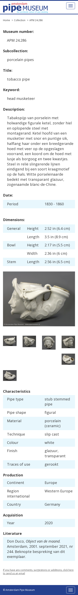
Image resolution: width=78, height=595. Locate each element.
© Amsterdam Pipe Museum (19, 590)
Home (6, 20)
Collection (19, 20)
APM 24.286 (36, 20)
